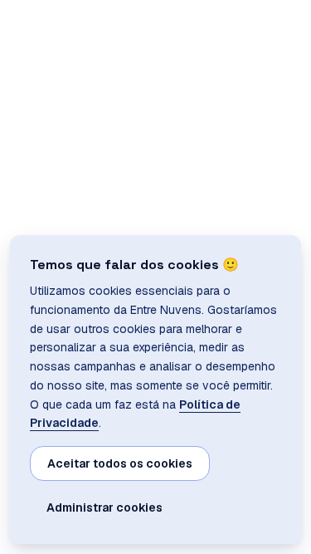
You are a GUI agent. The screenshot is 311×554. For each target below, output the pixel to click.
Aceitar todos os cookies (119, 463)
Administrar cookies (104, 507)
